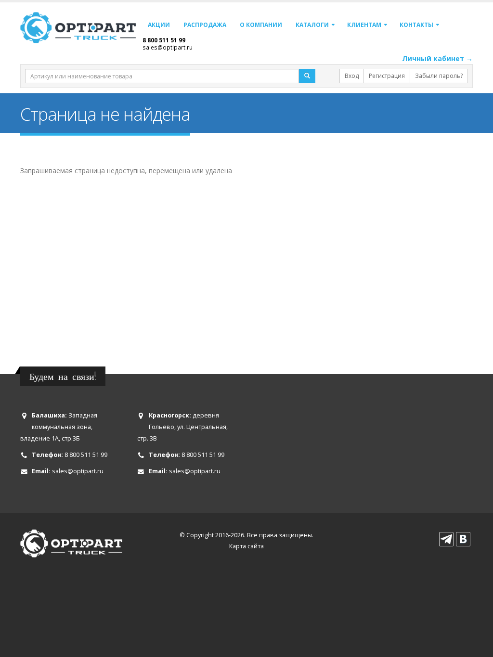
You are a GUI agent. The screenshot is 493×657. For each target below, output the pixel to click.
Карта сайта (246, 546)
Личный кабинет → (437, 58)
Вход (352, 76)
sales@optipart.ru (168, 47)
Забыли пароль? (439, 76)
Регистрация (387, 76)
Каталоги (312, 25)
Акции (159, 25)
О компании (261, 25)
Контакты (416, 25)
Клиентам (364, 25)
